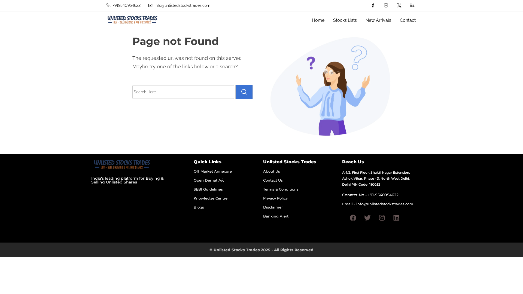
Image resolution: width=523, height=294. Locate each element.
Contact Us (273, 180)
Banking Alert (275, 216)
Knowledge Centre (210, 198)
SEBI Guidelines (208, 189)
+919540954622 (126, 5)
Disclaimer (273, 207)
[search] (244, 92)
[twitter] (399, 5)
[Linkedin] (396, 217)
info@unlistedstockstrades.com (182, 5)
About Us (271, 171)
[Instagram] (381, 217)
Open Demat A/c (209, 180)
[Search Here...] (183, 92)
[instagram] (386, 5)
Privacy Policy (275, 198)
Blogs (199, 207)
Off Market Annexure (213, 171)
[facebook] (372, 5)
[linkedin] (412, 5)
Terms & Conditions (281, 189)
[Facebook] (353, 217)
